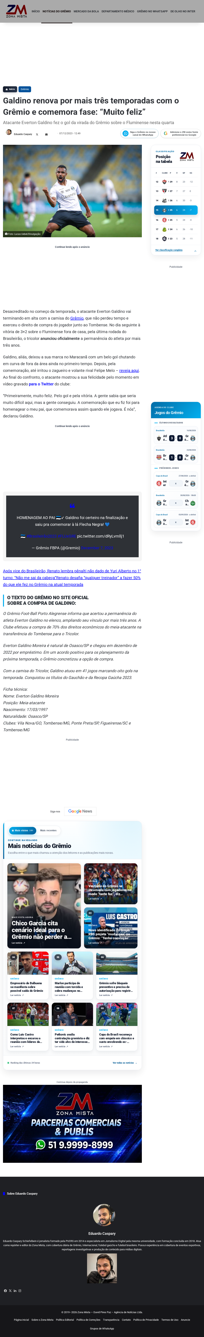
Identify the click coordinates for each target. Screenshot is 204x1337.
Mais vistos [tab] (24, 830)
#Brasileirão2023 (41, 536)
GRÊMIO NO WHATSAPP (152, 11)
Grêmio (25, 89)
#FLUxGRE (67, 536)
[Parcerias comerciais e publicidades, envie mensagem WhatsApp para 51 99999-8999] (72, 1123)
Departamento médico (118, 11)
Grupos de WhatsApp (102, 1328)
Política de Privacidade (146, 1319)
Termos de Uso (169, 1319)
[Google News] (80, 811)
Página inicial (21, 1319)
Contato (126, 1319)
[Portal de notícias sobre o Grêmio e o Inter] (16, 11)
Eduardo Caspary (23, 134)
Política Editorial (65, 1319)
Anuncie (185, 1319)
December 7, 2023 (97, 547)
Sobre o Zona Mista (42, 1319)
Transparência (111, 1319)
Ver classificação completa (175, 250)
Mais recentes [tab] (48, 830)
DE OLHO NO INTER (183, 11)
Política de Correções (88, 1319)
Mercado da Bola (86, 11)
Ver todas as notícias (125, 1063)
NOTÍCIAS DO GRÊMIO (57, 11)
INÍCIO (36, 11)
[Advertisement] (102, 52)
